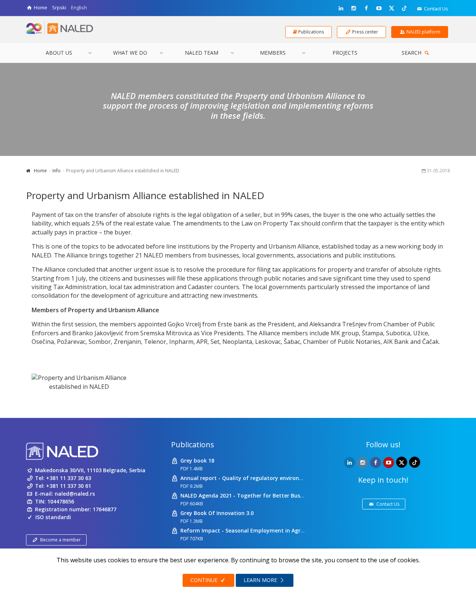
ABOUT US (59, 52)
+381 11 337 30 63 (68, 478)
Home (40, 170)
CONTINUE (204, 579)
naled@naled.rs (75, 493)
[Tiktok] (404, 7)
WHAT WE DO (130, 52)
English (79, 7)
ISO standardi (53, 517)
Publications (192, 444)
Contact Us (435, 8)
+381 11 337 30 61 (68, 485)
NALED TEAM (201, 52)
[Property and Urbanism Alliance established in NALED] (79, 382)
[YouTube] (379, 8)
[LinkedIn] (341, 8)
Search (412, 52)
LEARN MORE (261, 579)
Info (56, 170)
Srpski (59, 7)
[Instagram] (353, 8)
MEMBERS (273, 52)
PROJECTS (344, 52)
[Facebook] (366, 8)
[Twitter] (391, 7)
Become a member (60, 540)
